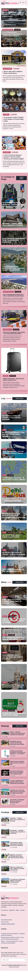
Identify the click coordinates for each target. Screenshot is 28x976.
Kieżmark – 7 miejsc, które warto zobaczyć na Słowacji (12, 224)
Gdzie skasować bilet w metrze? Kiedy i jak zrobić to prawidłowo (12, 657)
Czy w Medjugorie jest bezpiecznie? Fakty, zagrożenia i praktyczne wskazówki (13, 268)
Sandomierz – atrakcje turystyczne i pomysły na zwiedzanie (17, 832)
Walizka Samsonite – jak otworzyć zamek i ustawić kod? (13, 379)
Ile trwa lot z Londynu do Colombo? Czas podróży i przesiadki (11, 417)
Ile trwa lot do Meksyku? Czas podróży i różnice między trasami (13, 434)
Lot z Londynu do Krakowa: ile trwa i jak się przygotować (13, 570)
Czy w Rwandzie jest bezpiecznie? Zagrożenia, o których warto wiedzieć (12, 34)
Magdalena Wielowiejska (8, 924)
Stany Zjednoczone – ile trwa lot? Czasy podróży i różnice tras (13, 453)
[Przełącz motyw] (25, 2)
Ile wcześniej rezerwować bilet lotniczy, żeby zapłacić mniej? (13, 638)
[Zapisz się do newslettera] (25, 959)
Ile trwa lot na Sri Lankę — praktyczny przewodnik (11, 536)
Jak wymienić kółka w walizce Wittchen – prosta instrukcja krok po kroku (13, 14)
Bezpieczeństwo (7, 29)
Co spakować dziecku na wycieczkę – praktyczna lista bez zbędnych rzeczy (13, 204)
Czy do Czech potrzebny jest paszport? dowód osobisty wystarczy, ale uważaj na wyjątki (14, 157)
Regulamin (12, 910)
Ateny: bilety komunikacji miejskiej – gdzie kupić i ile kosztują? (12, 601)
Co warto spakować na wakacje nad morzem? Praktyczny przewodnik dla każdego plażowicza (17, 783)
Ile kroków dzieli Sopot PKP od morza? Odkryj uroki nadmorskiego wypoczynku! (16, 773)
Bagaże (5, 10)
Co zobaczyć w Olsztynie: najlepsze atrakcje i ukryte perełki (17, 881)
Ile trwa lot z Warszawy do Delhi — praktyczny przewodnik (13, 500)
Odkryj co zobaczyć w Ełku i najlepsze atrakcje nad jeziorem (17, 868)
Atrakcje (4, 825)
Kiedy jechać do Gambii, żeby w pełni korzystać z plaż (17, 763)
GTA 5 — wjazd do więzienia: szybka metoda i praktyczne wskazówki (17, 733)
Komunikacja (7, 329)
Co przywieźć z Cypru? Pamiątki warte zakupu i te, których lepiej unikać (13, 119)
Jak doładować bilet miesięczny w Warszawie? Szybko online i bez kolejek (14, 620)
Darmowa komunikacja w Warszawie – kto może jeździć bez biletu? (14, 333)
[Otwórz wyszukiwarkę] (23, 2)
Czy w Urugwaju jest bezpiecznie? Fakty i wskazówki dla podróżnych (13, 295)
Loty (4, 413)
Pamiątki (6, 114)
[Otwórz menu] (20, 2)
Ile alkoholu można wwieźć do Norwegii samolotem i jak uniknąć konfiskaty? (17, 743)
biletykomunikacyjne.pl (14, 965)
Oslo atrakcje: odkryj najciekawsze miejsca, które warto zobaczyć (16, 844)
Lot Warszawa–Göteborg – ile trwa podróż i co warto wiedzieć (14, 479)
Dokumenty (7, 152)
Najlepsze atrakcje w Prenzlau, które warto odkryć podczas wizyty (17, 856)
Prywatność (4, 910)
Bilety (4, 596)
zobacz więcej (21, 178)
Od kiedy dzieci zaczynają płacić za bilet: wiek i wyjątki (14, 714)
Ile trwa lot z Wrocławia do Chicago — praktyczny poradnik (13, 553)
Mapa (17, 910)
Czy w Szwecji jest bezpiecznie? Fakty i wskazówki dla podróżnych (14, 240)
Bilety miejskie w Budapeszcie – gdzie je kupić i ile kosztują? (14, 686)
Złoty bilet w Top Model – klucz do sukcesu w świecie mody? (17, 801)
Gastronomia (7, 68)
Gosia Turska (5, 922)
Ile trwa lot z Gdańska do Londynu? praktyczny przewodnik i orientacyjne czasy (14, 515)
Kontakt (22, 910)
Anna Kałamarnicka (6, 920)
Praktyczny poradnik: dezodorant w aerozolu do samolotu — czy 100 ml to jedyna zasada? (17, 753)
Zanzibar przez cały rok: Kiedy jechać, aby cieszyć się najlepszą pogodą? (17, 791)
